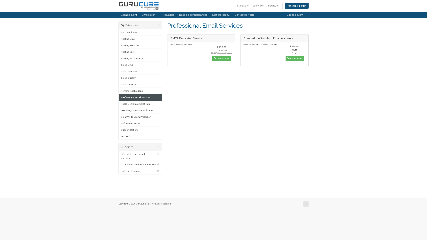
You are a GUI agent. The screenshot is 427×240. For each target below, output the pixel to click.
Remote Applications (132, 90)
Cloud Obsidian (129, 84)
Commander (223, 58)
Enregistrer (149, 14)
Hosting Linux (128, 38)
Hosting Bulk (127, 51)
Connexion (258, 5)
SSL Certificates (129, 32)
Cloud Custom (128, 77)
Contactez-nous (244, 14)
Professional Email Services (135, 97)
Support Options (129, 129)
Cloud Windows (129, 71)
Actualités (168, 14)
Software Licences (130, 123)
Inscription (273, 5)
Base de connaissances (193, 14)
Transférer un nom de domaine (138, 164)
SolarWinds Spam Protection (136, 116)
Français (242, 5)
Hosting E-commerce (132, 58)
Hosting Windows (130, 45)
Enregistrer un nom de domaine (133, 156)
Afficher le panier (297, 5)
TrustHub (125, 136)
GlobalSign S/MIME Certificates (137, 110)
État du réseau (221, 14)
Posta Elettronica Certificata (135, 103)
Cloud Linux (127, 64)
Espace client (129, 14)
